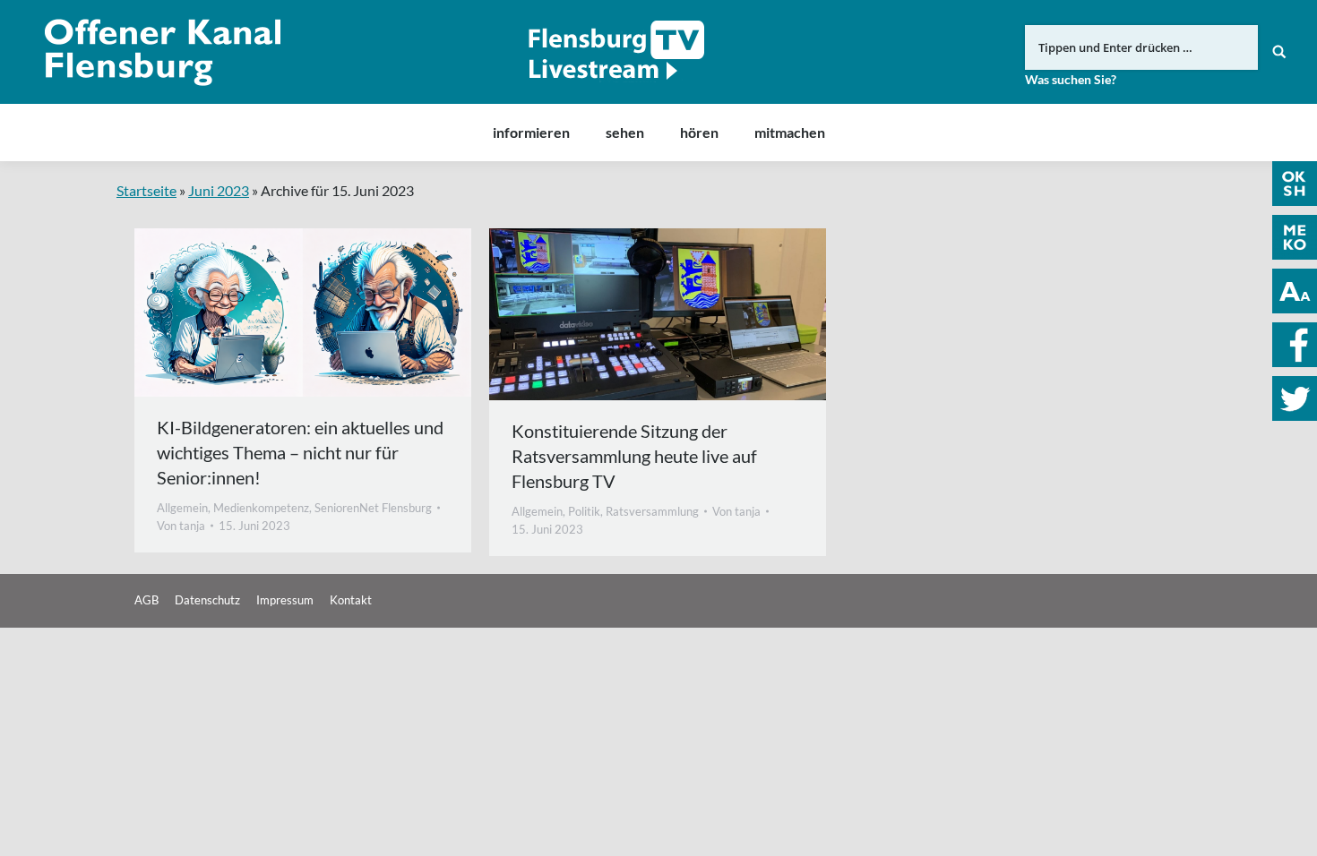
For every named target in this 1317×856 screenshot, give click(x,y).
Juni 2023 (218, 190)
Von (181, 525)
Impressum (285, 600)
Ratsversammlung (652, 511)
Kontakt (351, 600)
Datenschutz (207, 600)
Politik (584, 511)
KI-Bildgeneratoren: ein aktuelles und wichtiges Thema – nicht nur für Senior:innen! (300, 452)
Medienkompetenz (261, 508)
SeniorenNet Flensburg (373, 508)
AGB (146, 600)
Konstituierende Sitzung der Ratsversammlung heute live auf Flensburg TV (634, 456)
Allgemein (182, 508)
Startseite (146, 190)
